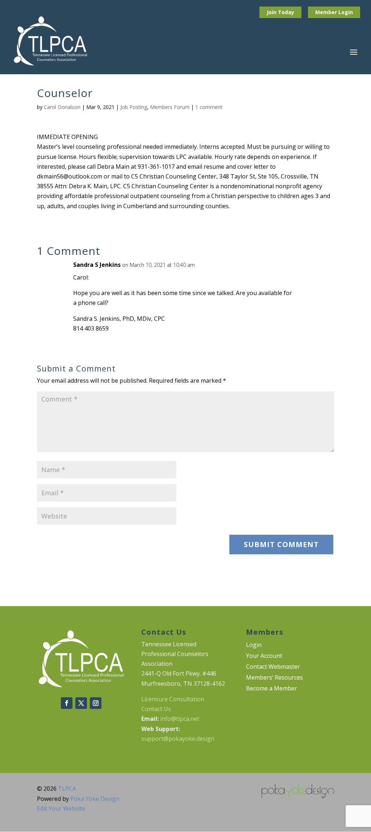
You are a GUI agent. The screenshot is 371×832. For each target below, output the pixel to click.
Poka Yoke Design (95, 799)
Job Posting (133, 107)
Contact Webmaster (273, 667)
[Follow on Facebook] (66, 703)
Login (345, 12)
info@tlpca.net (179, 719)
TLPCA (67, 789)
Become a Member (271, 689)
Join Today (280, 12)
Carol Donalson (62, 107)
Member (326, 12)
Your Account (264, 656)
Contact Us (156, 709)
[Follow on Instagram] (95, 703)
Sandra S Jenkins (97, 265)
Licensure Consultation (172, 699)
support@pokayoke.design (177, 739)
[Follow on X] (81, 703)
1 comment (208, 107)
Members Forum (169, 107)
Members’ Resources (274, 678)
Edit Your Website (61, 808)
